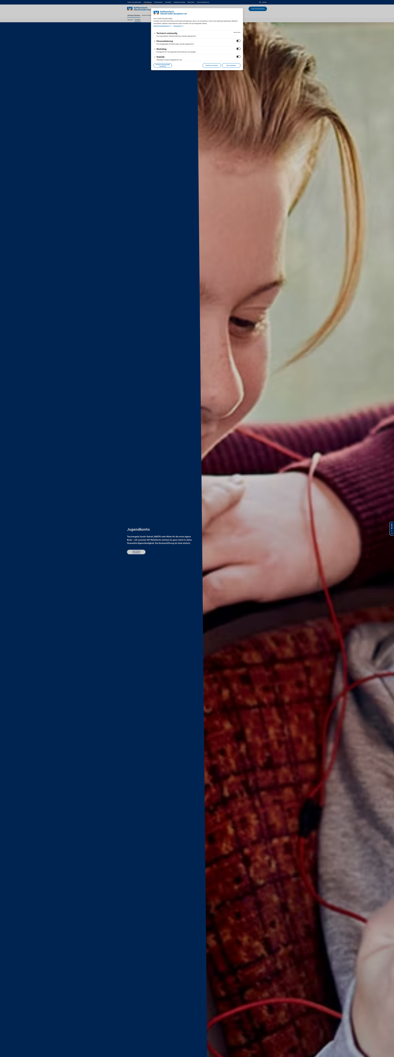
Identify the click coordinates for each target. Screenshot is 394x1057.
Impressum (177, 26)
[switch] (238, 41)
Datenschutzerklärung (161, 26)
